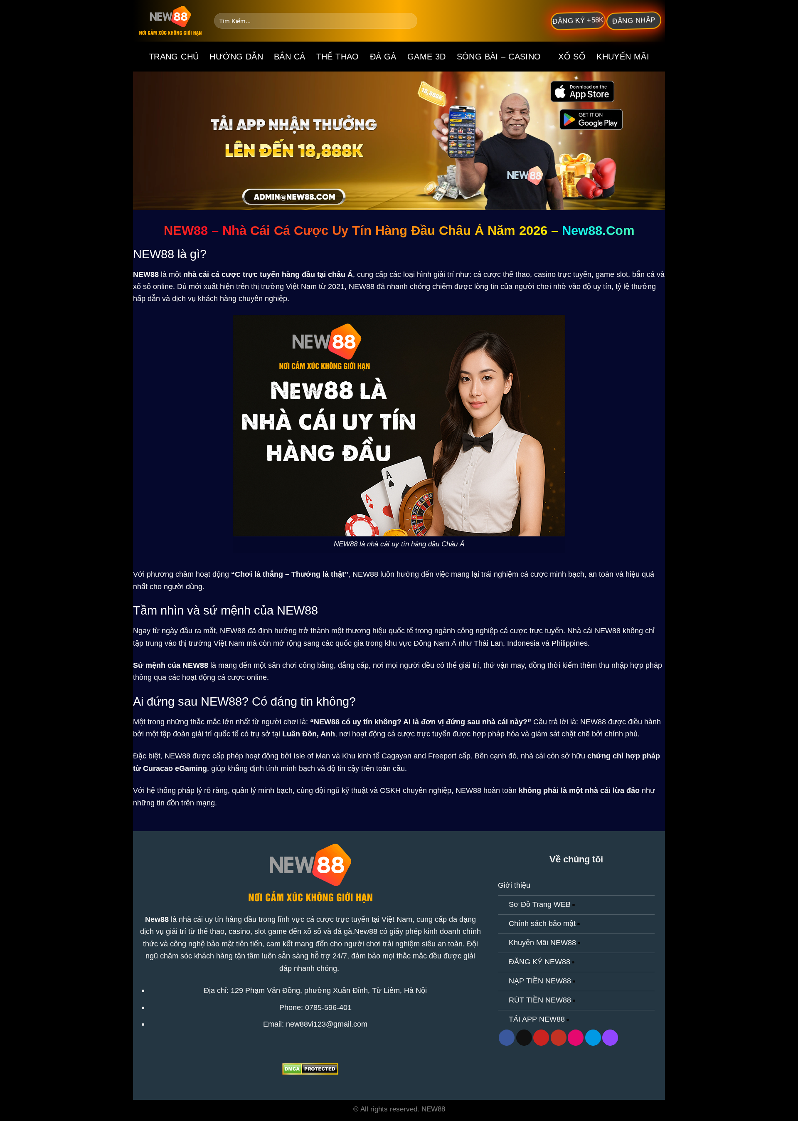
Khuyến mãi (622, 56)
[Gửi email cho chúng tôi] (524, 1037)
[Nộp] (408, 21)
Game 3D (426, 56)
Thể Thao (337, 56)
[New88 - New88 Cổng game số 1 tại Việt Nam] (170, 21)
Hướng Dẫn (236, 56)
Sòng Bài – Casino (499, 56)
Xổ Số (572, 56)
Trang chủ (174, 56)
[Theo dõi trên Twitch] (610, 1037)
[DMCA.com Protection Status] (310, 1068)
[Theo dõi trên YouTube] (558, 1037)
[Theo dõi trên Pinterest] (541, 1037)
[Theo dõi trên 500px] (593, 1037)
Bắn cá (289, 56)
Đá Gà (383, 56)
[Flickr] (576, 1037)
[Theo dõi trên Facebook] (507, 1037)
